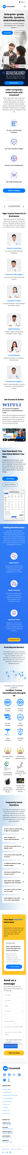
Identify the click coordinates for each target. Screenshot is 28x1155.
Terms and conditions (15, 1149)
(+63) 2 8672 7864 (7, 1142)
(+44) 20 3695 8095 (7, 1133)
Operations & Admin (14, 301)
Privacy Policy (15, 1042)
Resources (6, 1104)
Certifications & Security (10, 1095)
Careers (5, 1107)
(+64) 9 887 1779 (7, 1137)
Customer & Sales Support (14, 274)
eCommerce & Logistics (14, 381)
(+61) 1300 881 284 (7, 1129)
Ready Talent (7, 1089)
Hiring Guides (7, 1092)
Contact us (6, 1110)
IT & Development (14, 355)
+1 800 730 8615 (6, 1124)
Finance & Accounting (14, 248)
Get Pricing (7, 32)
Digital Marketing (14, 329)
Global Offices (7, 1101)
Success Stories (7, 1098)
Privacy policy (5, 1149)
